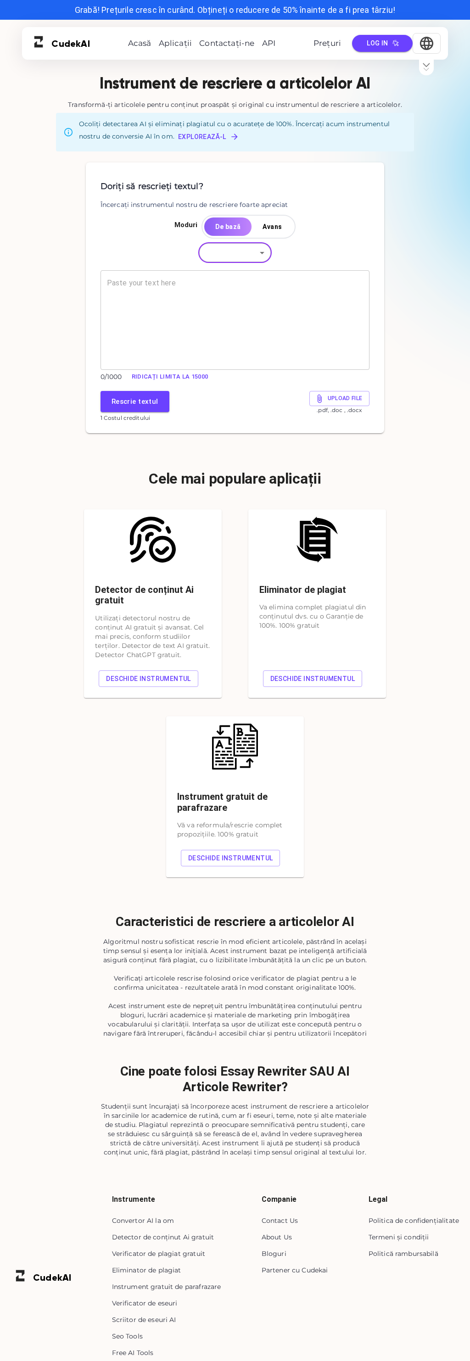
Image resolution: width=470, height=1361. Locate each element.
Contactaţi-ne (226, 43)
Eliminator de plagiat (146, 1270)
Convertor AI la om (143, 1220)
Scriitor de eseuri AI (144, 1320)
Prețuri (327, 43)
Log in (377, 43)
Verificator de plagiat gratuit (159, 1253)
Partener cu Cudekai (295, 1270)
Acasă (139, 43)
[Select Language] (427, 43)
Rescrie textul (135, 401)
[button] (235, 252)
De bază (228, 226)
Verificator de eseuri (145, 1303)
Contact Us (280, 1220)
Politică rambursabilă (403, 1253)
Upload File (345, 398)
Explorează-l (202, 136)
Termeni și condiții (399, 1237)
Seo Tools (127, 1336)
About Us (277, 1237)
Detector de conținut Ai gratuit (163, 1237)
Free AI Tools (133, 1353)
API (269, 43)
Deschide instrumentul (148, 678)
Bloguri (274, 1253)
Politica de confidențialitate (414, 1220)
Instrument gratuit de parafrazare (166, 1287)
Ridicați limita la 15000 (170, 376)
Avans (272, 226)
